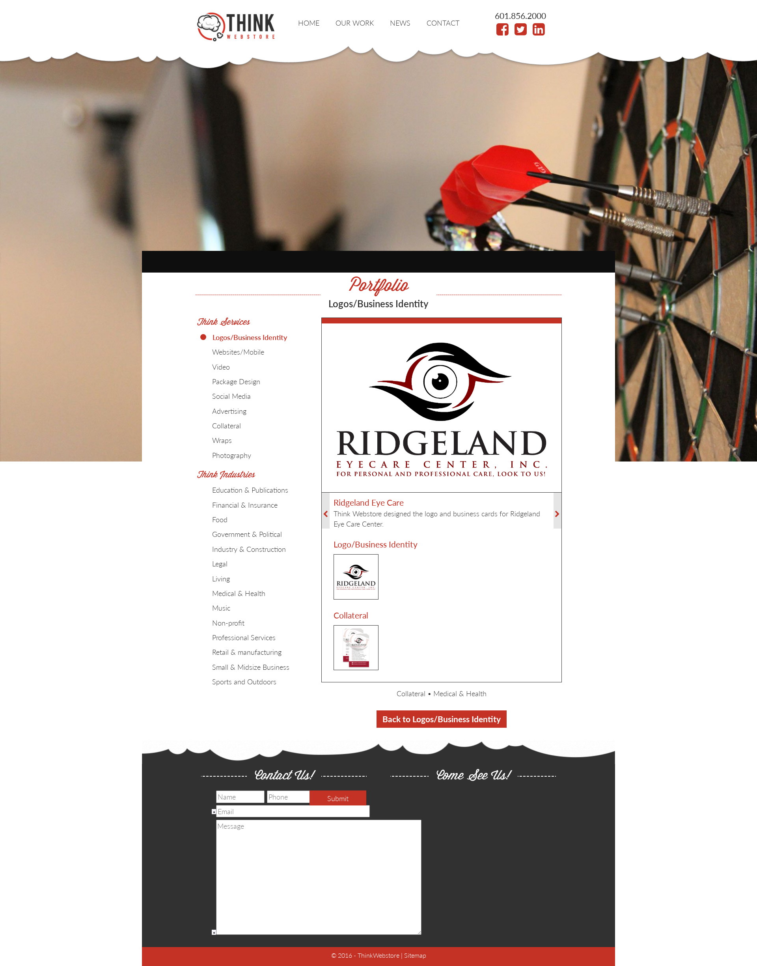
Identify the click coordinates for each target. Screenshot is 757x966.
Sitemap (415, 955)
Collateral (411, 693)
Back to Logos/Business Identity (441, 719)
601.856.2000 (520, 15)
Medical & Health (460, 693)
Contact (443, 23)
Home (308, 23)
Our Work (355, 23)
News (400, 23)
